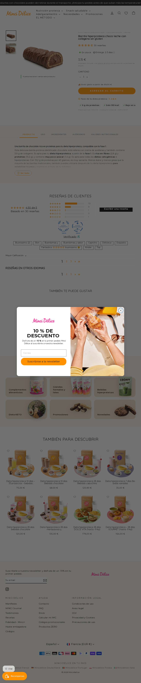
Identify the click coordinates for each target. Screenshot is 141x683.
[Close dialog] (120, 310)
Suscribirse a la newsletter (43, 361)
